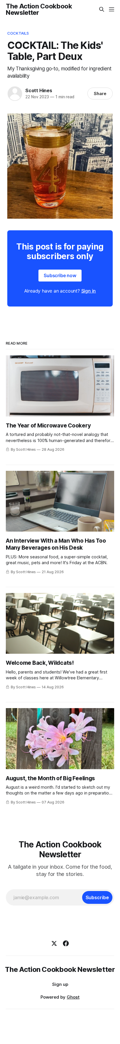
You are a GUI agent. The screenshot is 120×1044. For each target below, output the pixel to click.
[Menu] (111, 9)
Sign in (88, 291)
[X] (54, 943)
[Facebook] (66, 943)
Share (100, 93)
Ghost (73, 997)
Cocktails (18, 33)
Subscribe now (60, 275)
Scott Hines (38, 90)
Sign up (60, 984)
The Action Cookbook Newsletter (39, 9)
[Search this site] (101, 9)
